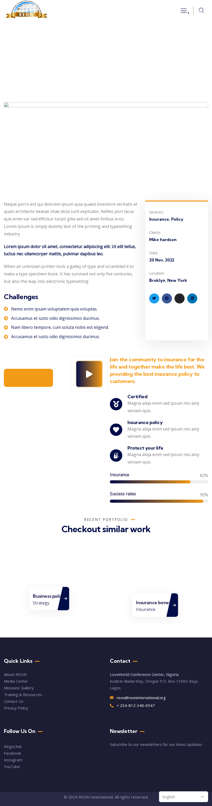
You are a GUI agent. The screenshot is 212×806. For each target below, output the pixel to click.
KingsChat (13, 746)
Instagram (13, 759)
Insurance (145, 609)
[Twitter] (154, 298)
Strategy (41, 602)
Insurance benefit (155, 602)
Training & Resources (23, 694)
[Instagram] (180, 298)
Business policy (49, 596)
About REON (15, 674)
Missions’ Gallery (19, 687)
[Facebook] (167, 298)
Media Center (16, 681)
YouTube (12, 766)
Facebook (12, 753)
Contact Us (14, 701)
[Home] (26, 10)
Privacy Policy (16, 708)
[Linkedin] (192, 298)
